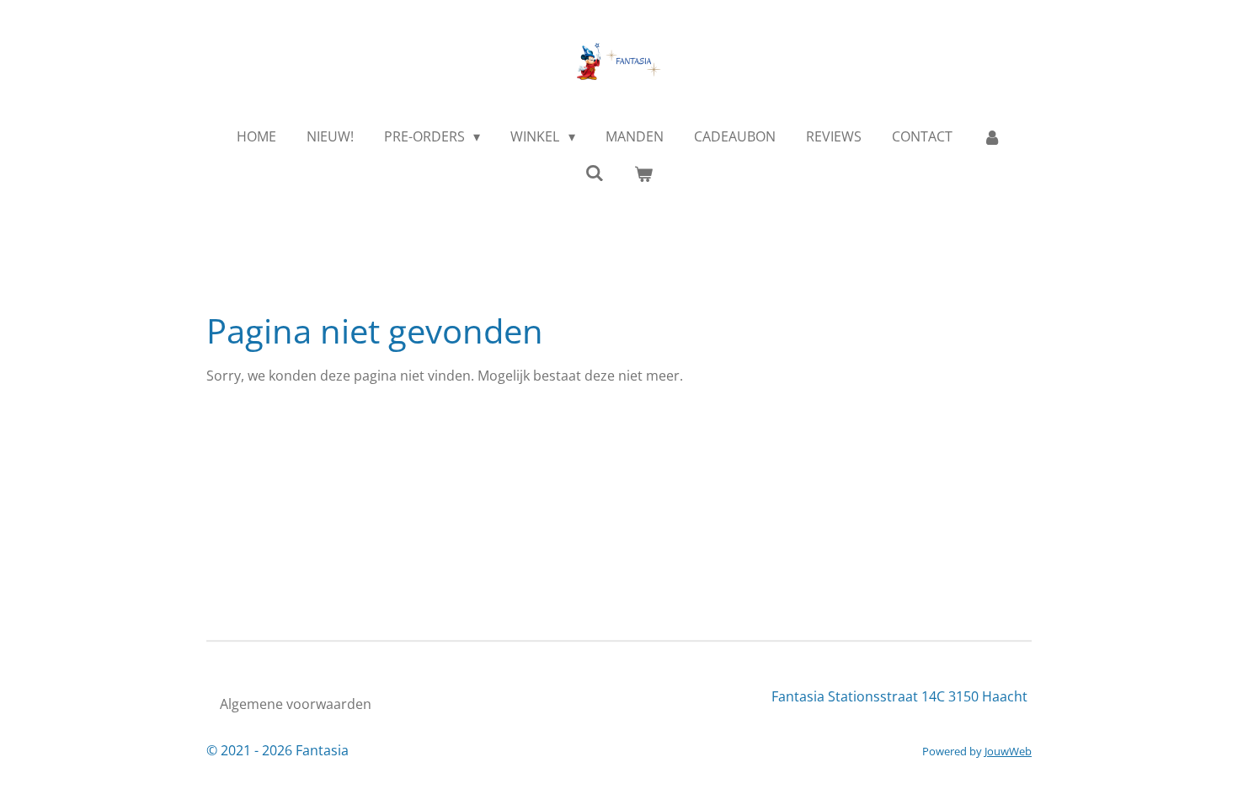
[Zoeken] (594, 172)
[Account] (992, 136)
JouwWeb (1008, 751)
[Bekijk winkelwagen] (643, 173)
